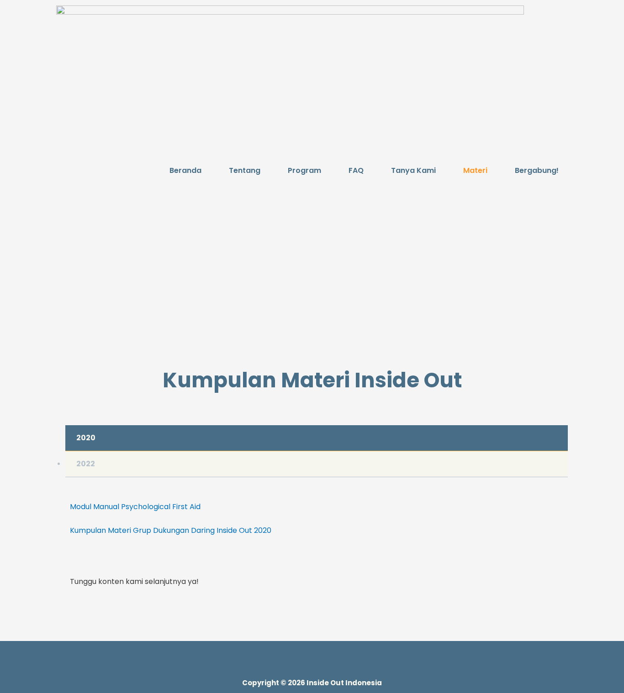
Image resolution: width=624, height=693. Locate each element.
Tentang (244, 170)
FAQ (356, 170)
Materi (475, 170)
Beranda (185, 170)
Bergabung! (537, 170)
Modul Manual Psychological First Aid (135, 506)
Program (304, 170)
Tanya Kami (413, 170)
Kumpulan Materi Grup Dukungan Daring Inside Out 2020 (170, 530)
